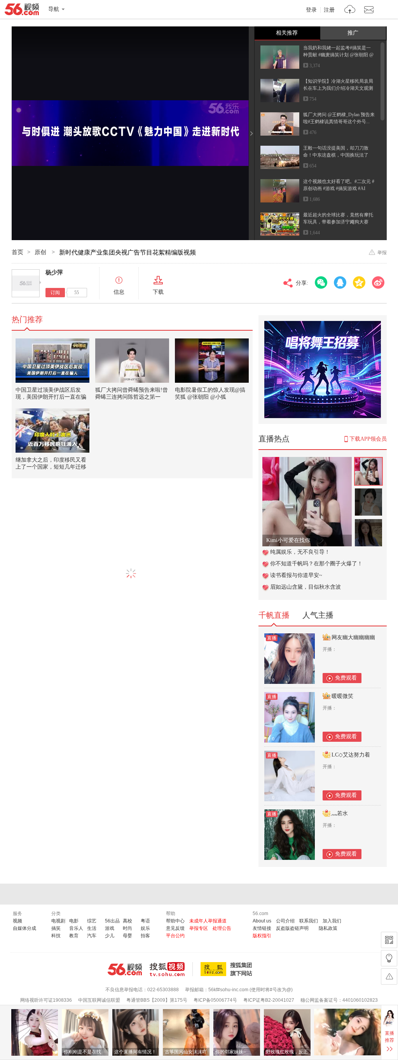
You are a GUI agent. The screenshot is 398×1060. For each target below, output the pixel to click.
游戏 (109, 928)
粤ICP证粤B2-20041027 (268, 1000)
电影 (74, 921)
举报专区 (198, 928)
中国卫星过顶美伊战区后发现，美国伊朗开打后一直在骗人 (51, 397)
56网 (125, 969)
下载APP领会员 (368, 439)
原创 (41, 252)
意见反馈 (175, 928)
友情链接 (262, 928)
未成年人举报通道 (208, 921)
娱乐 (145, 928)
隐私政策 (328, 928)
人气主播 (317, 615)
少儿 (109, 935)
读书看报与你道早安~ (296, 575)
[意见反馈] (389, 976)
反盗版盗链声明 (292, 928)
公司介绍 (285, 921)
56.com (22, 10)
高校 (127, 921)
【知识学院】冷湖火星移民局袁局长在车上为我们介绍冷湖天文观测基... (338, 88)
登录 (311, 10)
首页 (17, 252)
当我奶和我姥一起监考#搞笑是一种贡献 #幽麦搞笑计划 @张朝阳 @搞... (338, 55)
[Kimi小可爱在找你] (307, 461)
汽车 (91, 935)
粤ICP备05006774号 (215, 1000)
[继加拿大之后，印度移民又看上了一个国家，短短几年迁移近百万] (52, 430)
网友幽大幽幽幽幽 (353, 637)
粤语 (145, 921)
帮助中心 (175, 921)
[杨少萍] (26, 283)
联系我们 (308, 921)
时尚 (127, 928)
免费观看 (346, 678)
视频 (17, 921)
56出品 (112, 921)
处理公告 (222, 928)
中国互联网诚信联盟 (99, 1000)
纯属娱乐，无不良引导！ (300, 552)
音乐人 (76, 928)
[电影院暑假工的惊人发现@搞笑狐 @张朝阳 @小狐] (212, 360)
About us (262, 921)
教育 (74, 935)
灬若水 (340, 813)
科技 (56, 935)
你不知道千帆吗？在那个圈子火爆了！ (316, 564)
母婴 (127, 935)
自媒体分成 (24, 928)
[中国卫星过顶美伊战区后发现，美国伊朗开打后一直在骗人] (52, 360)
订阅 (55, 292)
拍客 (145, 935)
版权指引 (262, 935)
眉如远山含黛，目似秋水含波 (305, 587)
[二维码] (389, 940)
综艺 (91, 921)
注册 (329, 10)
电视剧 (58, 921)
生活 (91, 928)
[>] (350, 10)
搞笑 (56, 928)
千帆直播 (274, 615)
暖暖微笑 (342, 696)
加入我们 (332, 921)
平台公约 (175, 935)
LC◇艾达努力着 (351, 755)
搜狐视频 (171, 969)
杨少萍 (54, 272)
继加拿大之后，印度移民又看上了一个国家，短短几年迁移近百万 (51, 467)
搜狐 (228, 969)
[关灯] (389, 958)
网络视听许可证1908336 (46, 1000)
